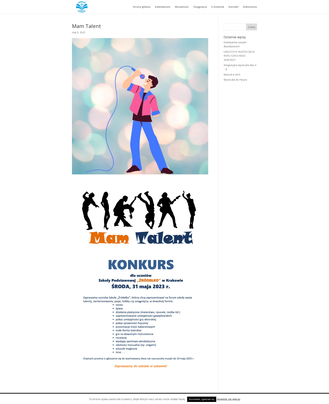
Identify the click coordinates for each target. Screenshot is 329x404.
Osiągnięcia (200, 7)
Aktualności (182, 7)
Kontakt (234, 7)
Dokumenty (250, 7)
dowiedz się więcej (228, 399)
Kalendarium (162, 7)
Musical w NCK (232, 74)
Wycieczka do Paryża (235, 79)
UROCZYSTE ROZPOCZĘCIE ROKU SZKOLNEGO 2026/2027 (239, 56)
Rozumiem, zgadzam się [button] (201, 399)
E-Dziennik (217, 7)
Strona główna (141, 7)
